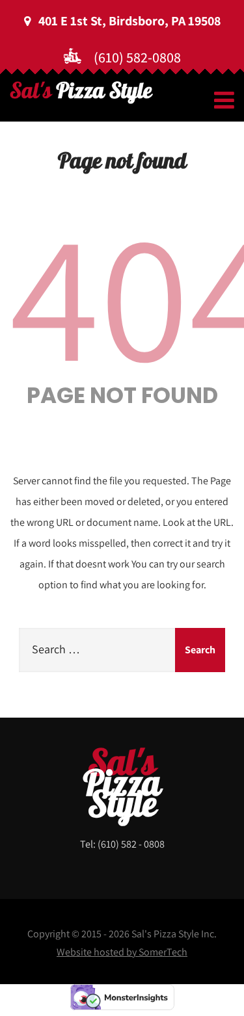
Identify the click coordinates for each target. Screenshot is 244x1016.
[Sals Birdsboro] (81, 92)
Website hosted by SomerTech (122, 952)
